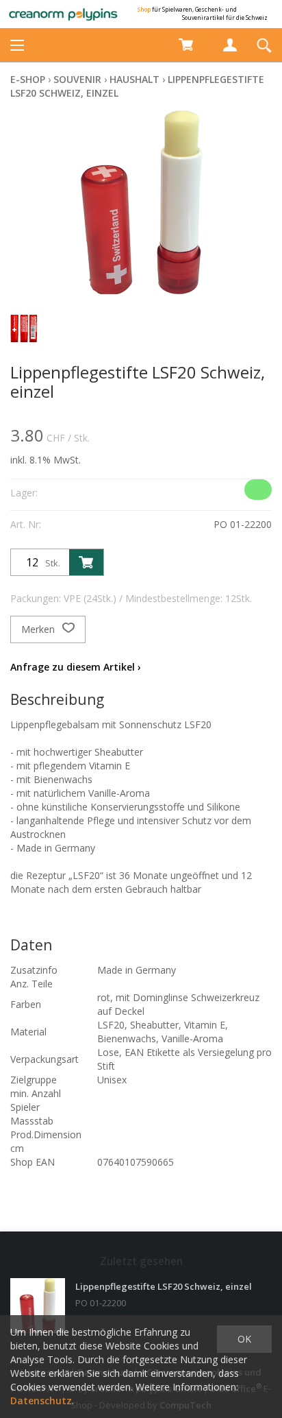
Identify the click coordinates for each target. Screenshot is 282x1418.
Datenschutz (41, 1400)
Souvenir (77, 79)
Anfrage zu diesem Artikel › (75, 666)
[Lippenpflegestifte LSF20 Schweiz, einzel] (37, 1305)
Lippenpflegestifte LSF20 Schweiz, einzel (163, 1286)
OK (244, 1338)
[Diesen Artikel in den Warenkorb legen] (86, 562)
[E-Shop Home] (63, 14)
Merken (39, 629)
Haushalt (134, 79)
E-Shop (27, 79)
